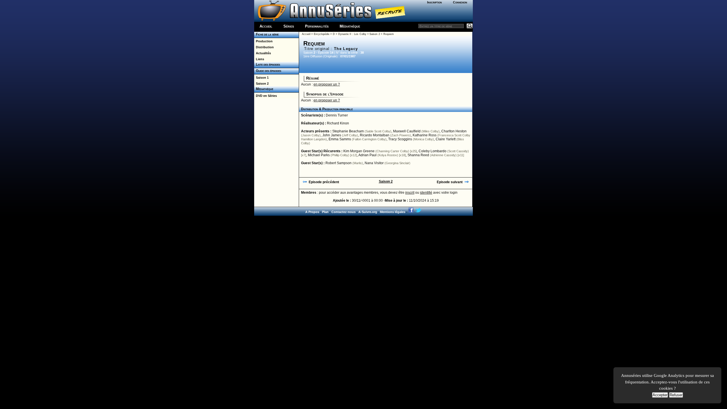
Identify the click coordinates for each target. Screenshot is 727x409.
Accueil (266, 26)
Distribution (264, 47)
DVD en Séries (265, 95)
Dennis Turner (337, 115)
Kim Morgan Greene (359, 151)
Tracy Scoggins (400, 139)
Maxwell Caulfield (407, 131)
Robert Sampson (338, 163)
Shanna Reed (418, 155)
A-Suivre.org (367, 212)
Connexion (460, 2)
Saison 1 (261, 77)
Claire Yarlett (446, 139)
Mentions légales (392, 212)
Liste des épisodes (267, 64)
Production (263, 41)
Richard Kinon (338, 123)
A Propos (312, 212)
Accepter (660, 395)
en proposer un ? (327, 84)
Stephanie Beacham (348, 131)
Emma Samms (340, 139)
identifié (426, 193)
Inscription (434, 2)
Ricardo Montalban (374, 135)
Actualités (262, 53)
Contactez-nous (343, 212)
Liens (259, 59)
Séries (288, 26)
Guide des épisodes (267, 71)
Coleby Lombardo (432, 151)
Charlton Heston (454, 131)
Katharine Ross (424, 135)
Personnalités (317, 26)
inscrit (409, 193)
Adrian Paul (367, 155)
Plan (325, 212)
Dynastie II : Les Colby (352, 34)
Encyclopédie (321, 34)
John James (331, 135)
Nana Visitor (374, 163)
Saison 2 (261, 83)
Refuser (676, 395)
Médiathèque (350, 26)
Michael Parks (319, 155)
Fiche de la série (266, 34)
